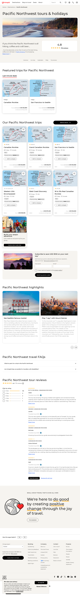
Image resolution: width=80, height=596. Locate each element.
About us (43, 546)
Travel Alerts (31, 555)
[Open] (23, 383)
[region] (25, 586)
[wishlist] (66, 2)
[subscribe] (77, 2)
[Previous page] (72, 347)
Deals (35, 2)
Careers (42, 555)
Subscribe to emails (13, 558)
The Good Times (45, 549)
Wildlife (68, 559)
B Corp (67, 546)
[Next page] (76, 347)
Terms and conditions (49, 260)
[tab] (9, 76)
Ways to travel (26, 2)
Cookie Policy (19, 591)
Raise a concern (57, 560)
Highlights (40, 60)
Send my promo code (43, 275)
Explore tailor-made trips (14, 245)
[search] (54, 2)
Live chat (55, 549)
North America (20, 52)
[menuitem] (6, 2)
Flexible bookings (32, 557)
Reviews (55, 555)
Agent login (31, 563)
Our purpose (32, 520)
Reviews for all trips (46, 478)
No (24, 537)
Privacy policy (44, 557)
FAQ (54, 552)
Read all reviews (34, 478)
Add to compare (11, 159)
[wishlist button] (23, 129)
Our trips (33, 60)
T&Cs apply (14, 553)
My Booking (31, 546)
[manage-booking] (69, 2)
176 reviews (64, 48)
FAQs (47, 60)
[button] (23, 129)
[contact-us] (73, 2)
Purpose (68, 544)
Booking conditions (33, 560)
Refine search (64, 122)
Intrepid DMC (44, 552)
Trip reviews (54, 60)
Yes (19, 537)
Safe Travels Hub (32, 552)
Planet (67, 556)
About (40, 2)
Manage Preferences (41, 586)
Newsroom (56, 557)
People (68, 554)
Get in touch (56, 546)
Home (4, 7)
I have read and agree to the (50, 270)
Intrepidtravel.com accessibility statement (45, 567)
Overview (25, 60)
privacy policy (58, 270)
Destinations (16, 2)
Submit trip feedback (33, 549)
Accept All (41, 582)
